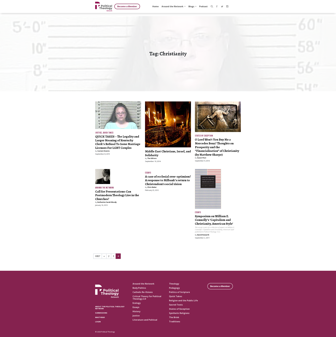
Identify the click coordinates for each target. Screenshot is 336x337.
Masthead (100, 317)
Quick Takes (108, 132)
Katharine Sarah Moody (107, 202)
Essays (148, 172)
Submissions (101, 313)
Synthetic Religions (179, 313)
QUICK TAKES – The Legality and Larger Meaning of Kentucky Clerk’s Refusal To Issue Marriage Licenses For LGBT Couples (117, 142)
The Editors (152, 158)
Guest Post (201, 158)
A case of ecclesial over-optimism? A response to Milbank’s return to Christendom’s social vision (168, 180)
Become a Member (127, 6)
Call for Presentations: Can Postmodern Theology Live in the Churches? (117, 195)
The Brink (174, 317)
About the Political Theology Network (109, 307)
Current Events (103, 151)
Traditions (174, 321)
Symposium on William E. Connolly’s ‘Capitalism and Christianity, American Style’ (214, 220)
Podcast (203, 6)
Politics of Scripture (179, 292)
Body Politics (139, 287)
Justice (98, 132)
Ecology (137, 303)
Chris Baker (152, 187)
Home (155, 6)
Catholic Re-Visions (143, 292)
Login (98, 321)
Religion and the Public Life (183, 300)
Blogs (191, 6)
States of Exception (204, 135)
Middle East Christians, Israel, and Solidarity (168, 153)
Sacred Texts (176, 304)
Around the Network (173, 6)
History (136, 311)
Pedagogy (174, 287)
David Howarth (203, 235)
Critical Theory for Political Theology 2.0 (147, 297)
